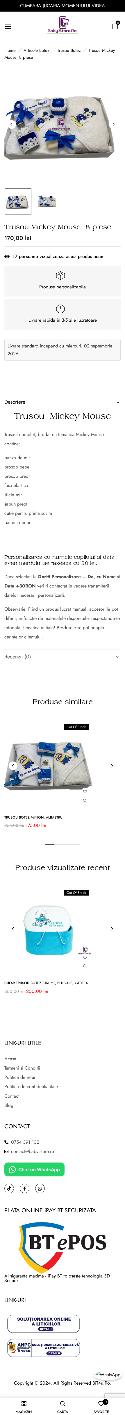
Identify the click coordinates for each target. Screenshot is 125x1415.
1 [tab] (49, 844)
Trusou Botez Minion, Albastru (33, 817)
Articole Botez (36, 50)
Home (10, 50)
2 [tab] (58, 844)
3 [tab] (67, 844)
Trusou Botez (69, 50)
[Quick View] (85, 800)
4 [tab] (75, 844)
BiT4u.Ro (101, 1383)
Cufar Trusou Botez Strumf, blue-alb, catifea (46, 983)
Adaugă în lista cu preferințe (85, 791)
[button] (115, 26)
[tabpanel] (62, 776)
